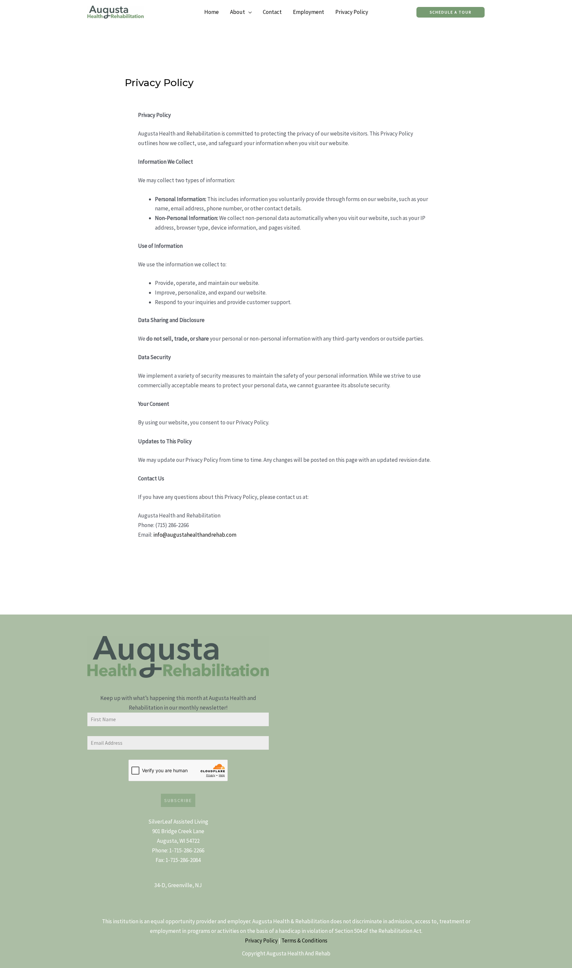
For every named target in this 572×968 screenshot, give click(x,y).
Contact (272, 12)
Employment (308, 12)
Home (211, 12)
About (237, 12)
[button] (450, 12)
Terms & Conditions (304, 940)
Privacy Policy (351, 12)
